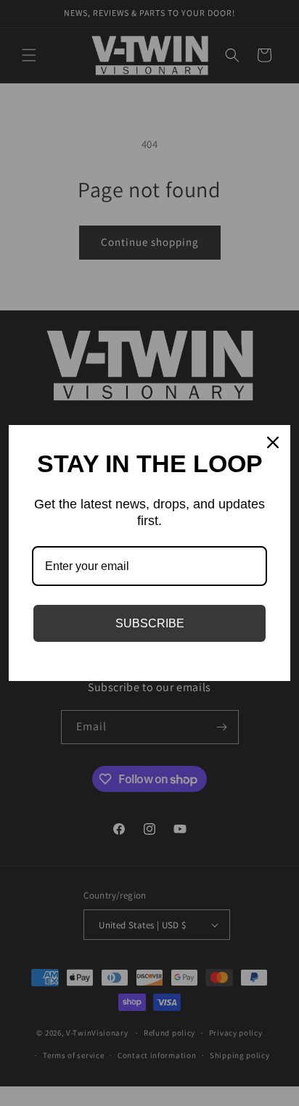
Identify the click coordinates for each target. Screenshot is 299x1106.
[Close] (272, 442)
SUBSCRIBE (149, 623)
